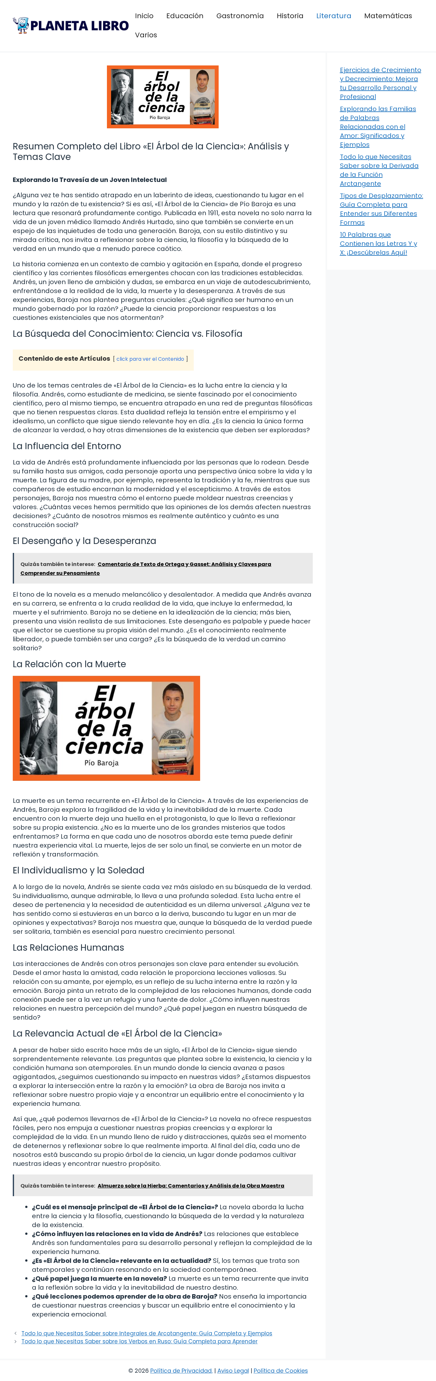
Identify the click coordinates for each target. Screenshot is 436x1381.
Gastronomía (240, 16)
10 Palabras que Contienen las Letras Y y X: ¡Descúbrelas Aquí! (378, 243)
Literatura (333, 16)
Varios (146, 35)
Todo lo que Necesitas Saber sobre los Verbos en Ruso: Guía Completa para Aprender (139, 1341)
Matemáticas (388, 16)
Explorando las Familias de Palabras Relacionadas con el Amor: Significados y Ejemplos (378, 126)
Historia (290, 16)
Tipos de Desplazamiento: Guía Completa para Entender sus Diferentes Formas (381, 209)
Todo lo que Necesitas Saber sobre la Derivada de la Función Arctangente (379, 170)
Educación (185, 16)
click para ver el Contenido (150, 359)
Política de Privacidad (181, 1371)
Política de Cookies (281, 1371)
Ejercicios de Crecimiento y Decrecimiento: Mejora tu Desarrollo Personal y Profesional (380, 83)
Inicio (144, 16)
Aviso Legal (233, 1371)
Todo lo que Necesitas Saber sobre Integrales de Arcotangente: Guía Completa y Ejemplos (146, 1333)
